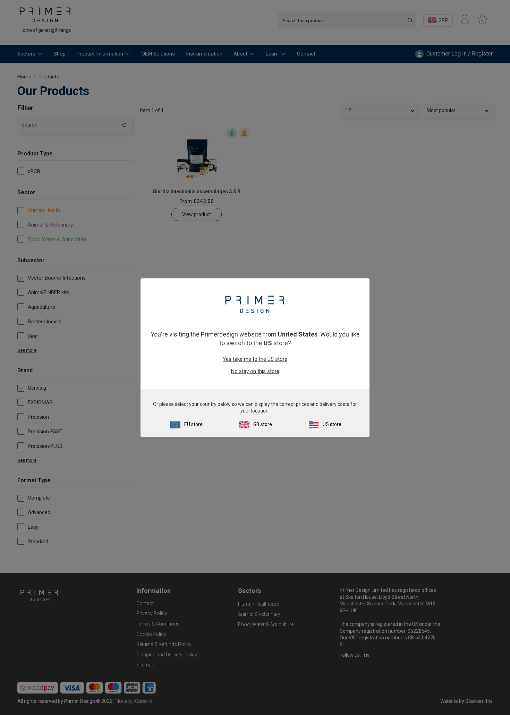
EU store (193, 424)
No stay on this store (255, 371)
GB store (262, 424)
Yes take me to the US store (255, 359)
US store (332, 424)
